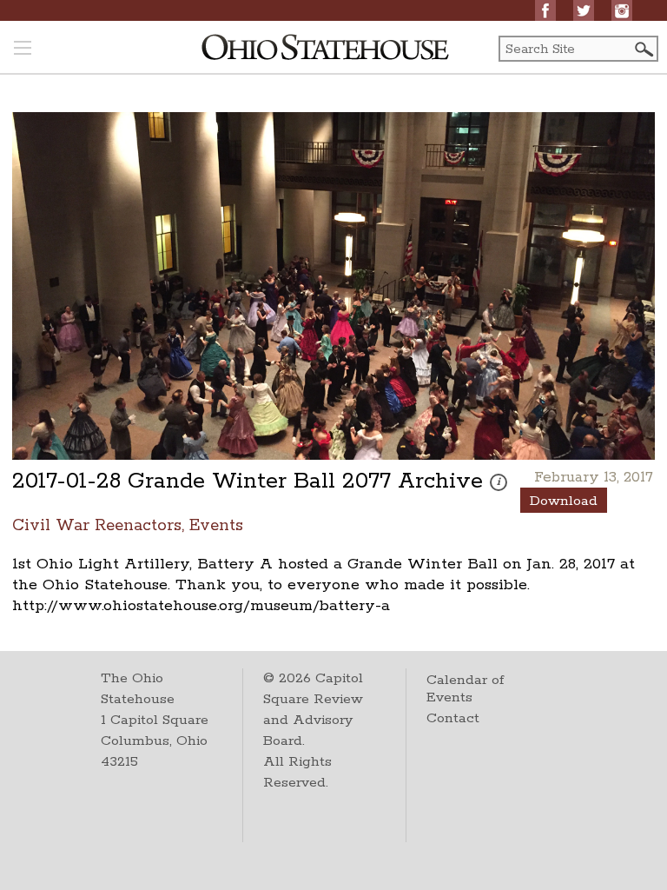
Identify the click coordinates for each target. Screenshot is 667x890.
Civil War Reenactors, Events (127, 524)
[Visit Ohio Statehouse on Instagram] (621, 10)
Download (564, 501)
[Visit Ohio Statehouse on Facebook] (545, 10)
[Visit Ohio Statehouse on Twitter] (583, 10)
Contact (452, 718)
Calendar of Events (465, 689)
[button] (643, 49)
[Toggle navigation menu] (22, 49)
